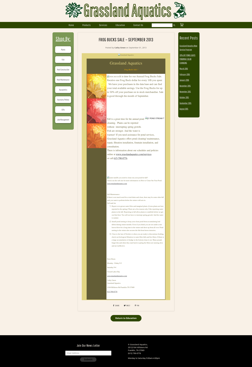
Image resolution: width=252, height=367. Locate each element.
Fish (63, 59)
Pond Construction (63, 69)
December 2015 (185, 85)
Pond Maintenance (63, 79)
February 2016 (185, 74)
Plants (63, 49)
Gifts (63, 109)
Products (86, 25)
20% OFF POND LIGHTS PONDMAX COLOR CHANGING (187, 59)
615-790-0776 (120, 158)
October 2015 (184, 97)
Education (120, 25)
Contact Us (138, 25)
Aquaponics (63, 89)
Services (103, 25)
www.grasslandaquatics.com (117, 184)
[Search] (174, 25)
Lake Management (63, 119)
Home (71, 25)
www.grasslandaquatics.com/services (133, 154)
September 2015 (185, 103)
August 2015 (184, 108)
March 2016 (184, 68)
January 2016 (184, 80)
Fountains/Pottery (63, 99)
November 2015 (185, 91)
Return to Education (126, 318)
